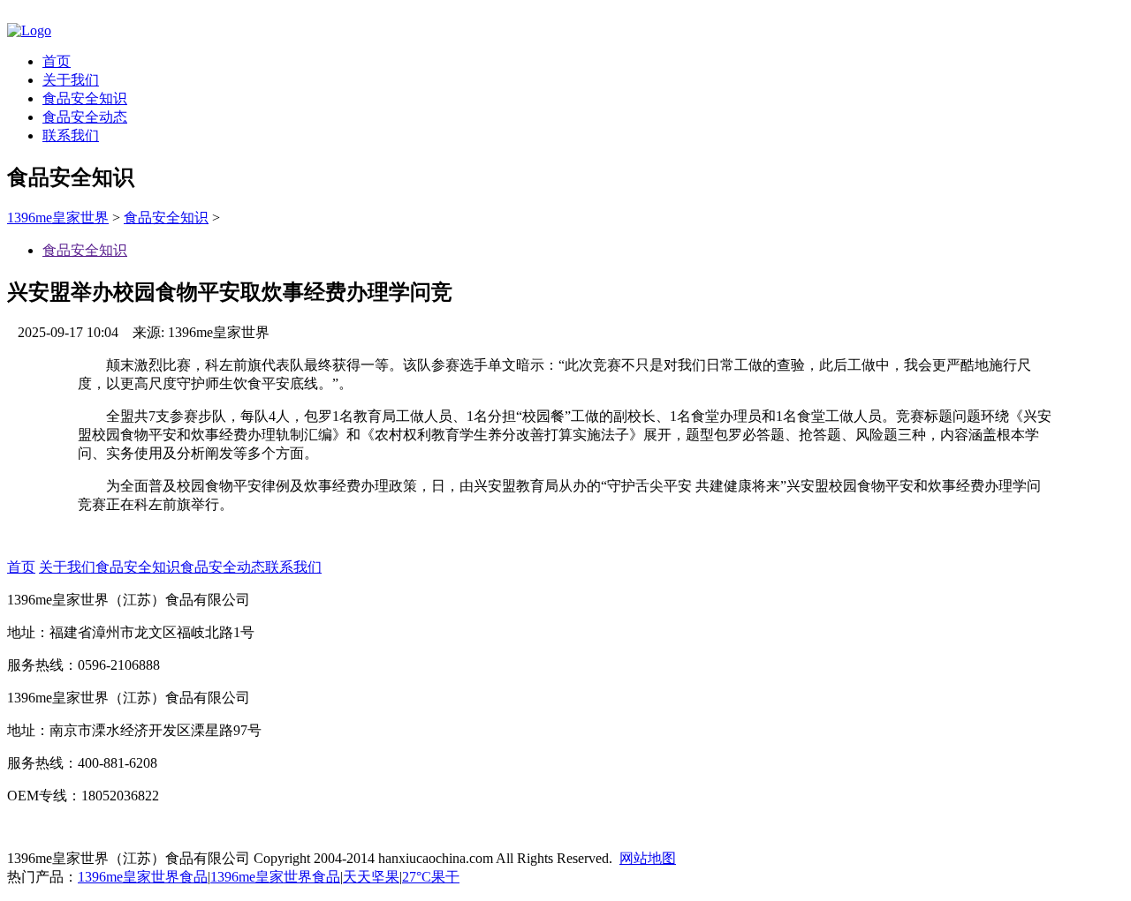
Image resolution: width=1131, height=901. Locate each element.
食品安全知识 (84, 98)
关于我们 (70, 79)
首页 (56, 61)
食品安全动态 (84, 116)
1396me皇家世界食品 (143, 876)
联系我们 (70, 135)
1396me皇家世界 (58, 217)
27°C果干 (430, 876)
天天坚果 (371, 876)
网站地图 (647, 858)
